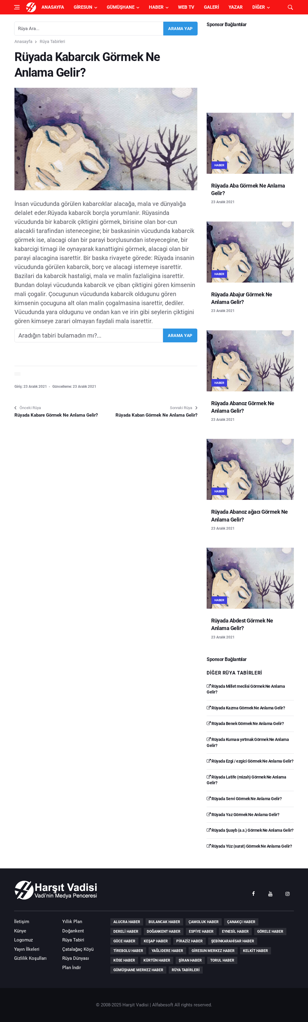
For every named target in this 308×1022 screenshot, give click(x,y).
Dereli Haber (125, 931)
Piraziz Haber (189, 941)
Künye (20, 931)
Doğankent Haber (163, 931)
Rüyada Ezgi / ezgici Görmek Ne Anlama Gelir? (252, 761)
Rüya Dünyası (75, 958)
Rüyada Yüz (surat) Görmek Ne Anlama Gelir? (251, 846)
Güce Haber (124, 941)
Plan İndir (71, 967)
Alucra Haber (126, 922)
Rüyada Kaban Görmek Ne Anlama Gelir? (156, 415)
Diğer (258, 7)
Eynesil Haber (235, 931)
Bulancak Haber (164, 922)
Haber (156, 7)
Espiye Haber (201, 931)
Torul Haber (222, 960)
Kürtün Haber (156, 960)
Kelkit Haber (255, 951)
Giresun (83, 7)
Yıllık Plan (72, 921)
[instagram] (287, 893)
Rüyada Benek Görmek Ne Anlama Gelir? (247, 723)
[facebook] (253, 893)
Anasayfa (53, 7)
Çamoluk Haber (204, 922)
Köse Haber (124, 960)
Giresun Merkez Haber (213, 951)
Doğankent (73, 931)
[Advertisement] (250, 68)
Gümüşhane (120, 7)
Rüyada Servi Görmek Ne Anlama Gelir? (246, 798)
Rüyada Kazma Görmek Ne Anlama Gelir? (248, 707)
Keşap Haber (156, 941)
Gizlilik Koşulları (30, 958)
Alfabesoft (162, 1005)
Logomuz (23, 940)
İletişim (21, 921)
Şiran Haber (190, 960)
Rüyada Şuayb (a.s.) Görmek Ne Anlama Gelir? (252, 830)
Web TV (186, 7)
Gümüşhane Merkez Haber (138, 970)
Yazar (236, 7)
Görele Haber (270, 931)
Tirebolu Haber (128, 951)
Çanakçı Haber (241, 922)
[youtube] (270, 893)
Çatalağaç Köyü (78, 949)
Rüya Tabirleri (52, 41)
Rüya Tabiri (73, 940)
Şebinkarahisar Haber (232, 941)
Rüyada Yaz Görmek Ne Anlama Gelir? (245, 814)
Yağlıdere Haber (167, 951)
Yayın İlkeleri (26, 949)
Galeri (211, 7)
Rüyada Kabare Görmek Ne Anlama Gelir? (56, 415)
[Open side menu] (17, 7)
